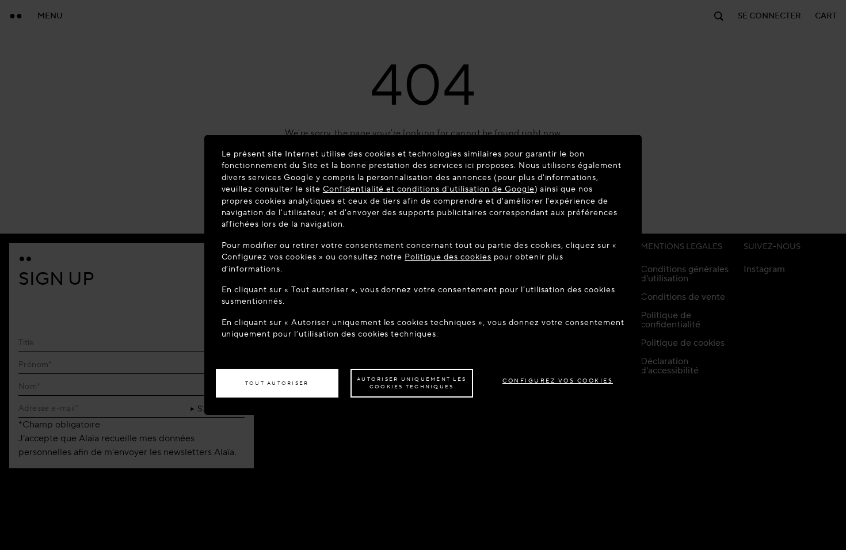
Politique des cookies (448, 257)
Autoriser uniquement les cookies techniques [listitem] (411, 383)
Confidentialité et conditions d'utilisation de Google (429, 189)
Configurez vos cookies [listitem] (557, 380)
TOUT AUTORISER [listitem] (277, 383)
